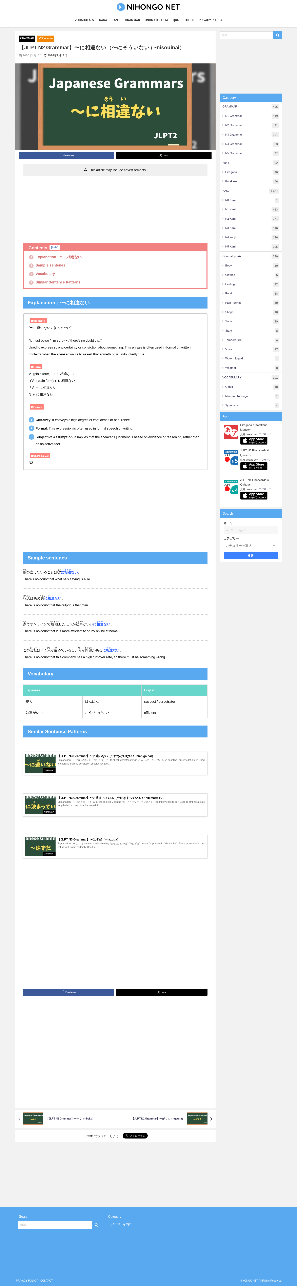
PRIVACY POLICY (210, 20)
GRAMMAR (132, 20)
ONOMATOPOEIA (156, 20)
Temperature (251, 339)
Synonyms (251, 405)
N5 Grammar (251, 153)
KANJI (116, 20)
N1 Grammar (251, 115)
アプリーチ (265, 434)
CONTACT (46, 1280)
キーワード (231, 523)
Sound (251, 321)
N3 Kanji (251, 228)
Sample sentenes (48, 265)
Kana (250, 162)
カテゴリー (231, 538)
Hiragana (251, 172)
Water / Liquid (251, 358)
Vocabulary (43, 274)
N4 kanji (251, 237)
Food (251, 293)
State (251, 330)
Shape (251, 312)
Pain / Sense (251, 302)
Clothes (251, 274)
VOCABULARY (84, 20)
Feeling (251, 284)
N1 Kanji (251, 209)
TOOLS (189, 20)
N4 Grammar (251, 143)
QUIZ (176, 20)
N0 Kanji (251, 200)
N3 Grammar (251, 134)
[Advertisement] (115, 208)
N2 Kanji (251, 218)
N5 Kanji (251, 246)
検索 (251, 555)
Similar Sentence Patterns (55, 282)
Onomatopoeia (250, 256)
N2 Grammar (45, 38)
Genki (251, 386)
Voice (251, 349)
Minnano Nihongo (251, 396)
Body (251, 265)
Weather (251, 367)
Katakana (251, 181)
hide (54, 247)
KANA (103, 20)
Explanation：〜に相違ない (56, 257)
